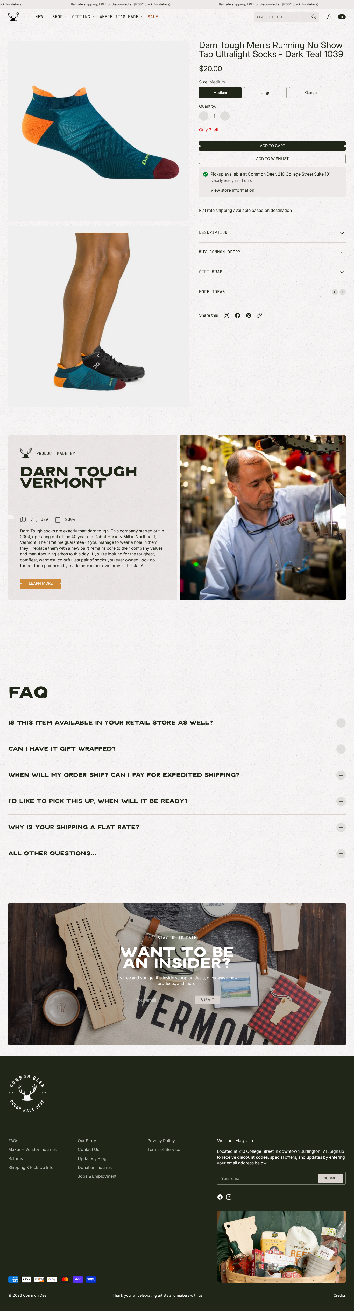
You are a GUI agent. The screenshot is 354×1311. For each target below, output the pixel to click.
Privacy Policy (161, 1140)
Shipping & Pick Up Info (31, 1167)
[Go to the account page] (329, 17)
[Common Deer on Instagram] (229, 1197)
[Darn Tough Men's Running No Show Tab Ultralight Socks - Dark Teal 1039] (98, 131)
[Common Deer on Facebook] (220, 1197)
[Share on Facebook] (237, 315)
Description (213, 232)
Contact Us (88, 1149)
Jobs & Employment (97, 1176)
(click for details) (97, 4)
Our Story (87, 1140)
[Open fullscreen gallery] (179, 211)
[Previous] (335, 292)
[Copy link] (259, 315)
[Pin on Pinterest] (248, 315)
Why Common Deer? (219, 252)
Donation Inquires (95, 1167)
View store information (232, 190)
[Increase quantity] (225, 116)
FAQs (13, 1140)
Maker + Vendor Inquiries (32, 1149)
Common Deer (35, 1295)
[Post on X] (226, 315)
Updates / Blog (92, 1158)
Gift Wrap (210, 271)
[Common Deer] (13, 17)
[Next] (342, 292)
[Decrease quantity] (203, 116)
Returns (15, 1158)
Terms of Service (163, 1149)
